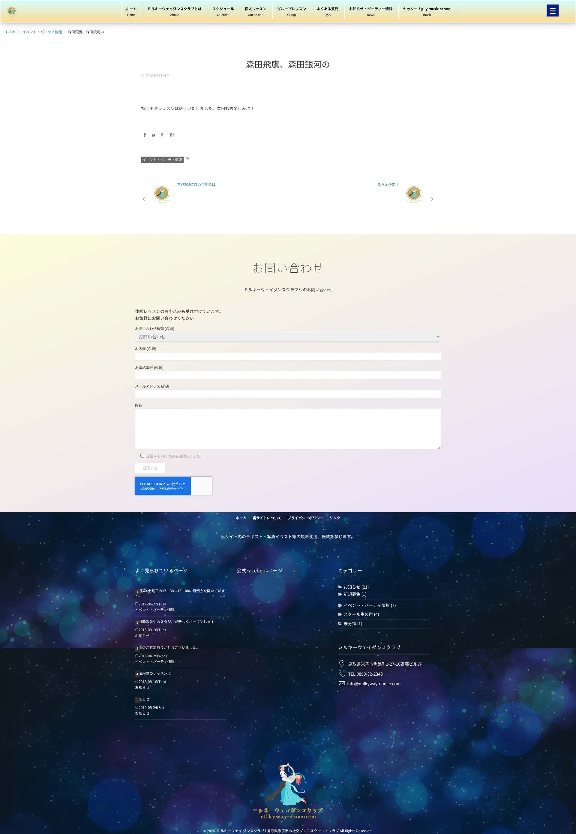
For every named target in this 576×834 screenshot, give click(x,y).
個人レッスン (255, 11)
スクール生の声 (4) (361, 614)
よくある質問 (327, 11)
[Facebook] (144, 135)
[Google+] (162, 135)
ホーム (131, 11)
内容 (138, 405)
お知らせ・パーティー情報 (370, 11)
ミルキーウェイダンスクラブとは (175, 11)
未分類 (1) (353, 624)
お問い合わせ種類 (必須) (154, 329)
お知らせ (142, 636)
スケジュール (223, 11)
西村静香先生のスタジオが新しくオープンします (174, 622)
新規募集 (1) (355, 594)
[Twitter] (153, 135)
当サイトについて (267, 518)
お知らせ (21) (356, 587)
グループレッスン (291, 11)
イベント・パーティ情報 (162, 160)
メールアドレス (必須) (153, 386)
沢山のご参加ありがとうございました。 (167, 648)
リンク (334, 518)
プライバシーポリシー (305, 518)
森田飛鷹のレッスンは (153, 673)
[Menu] (553, 10)
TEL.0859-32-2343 (365, 674)
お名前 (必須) (145, 349)
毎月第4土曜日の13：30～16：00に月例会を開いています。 (180, 593)
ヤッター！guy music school (427, 11)
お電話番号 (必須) (149, 368)
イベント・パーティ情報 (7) (370, 605)
